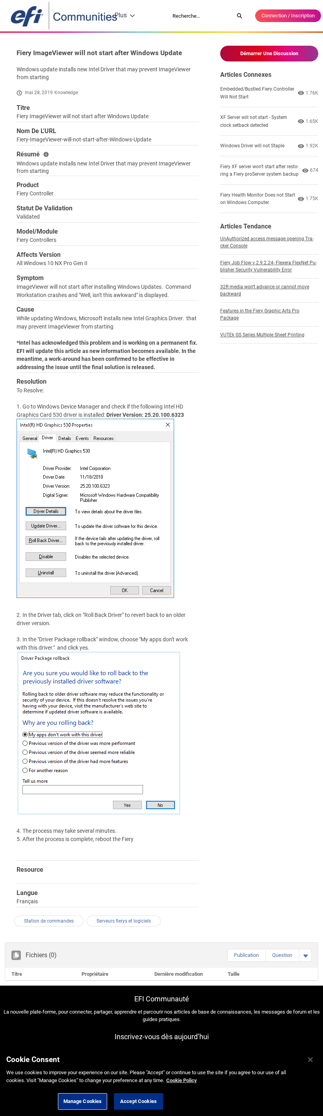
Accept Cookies (138, 1101)
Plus (121, 15)
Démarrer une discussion (269, 53)
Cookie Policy (181, 1080)
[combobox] (200, 16)
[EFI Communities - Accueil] (64, 16)
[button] (246, 955)
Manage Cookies (82, 1101)
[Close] (310, 1059)
